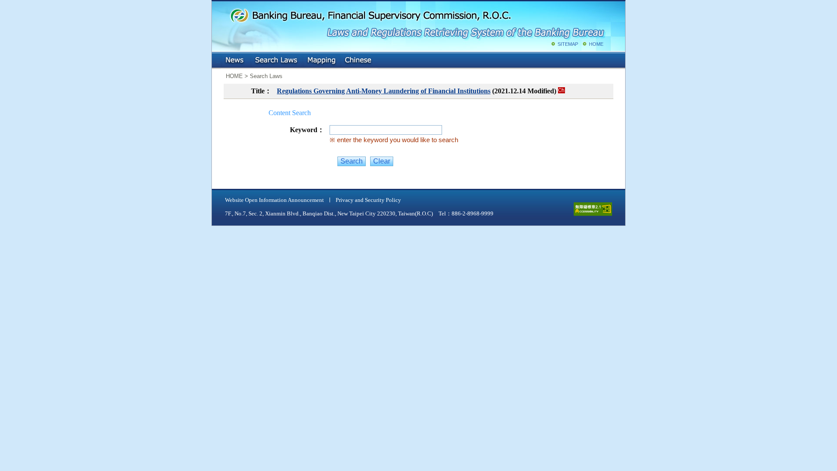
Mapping (321, 60)
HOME (596, 44)
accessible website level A (593, 209)
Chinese (359, 60)
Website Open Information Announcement (274, 200)
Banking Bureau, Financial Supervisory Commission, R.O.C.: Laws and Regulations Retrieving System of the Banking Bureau (417, 21)
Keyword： (307, 129)
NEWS (235, 60)
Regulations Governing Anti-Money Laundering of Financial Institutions (383, 91)
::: (218, 59)
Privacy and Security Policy (368, 200)
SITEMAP (568, 44)
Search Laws (276, 60)
